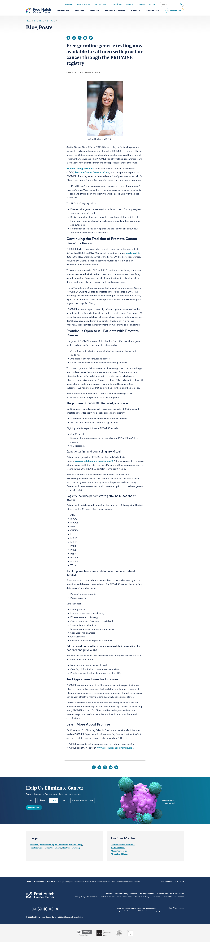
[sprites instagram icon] (51, 909)
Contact (153, 4)
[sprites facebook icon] (28, 909)
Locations (141, 4)
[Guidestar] (130, 933)
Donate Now (34, 807)
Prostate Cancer (37, 848)
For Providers (61, 844)
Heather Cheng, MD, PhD (80, 168)
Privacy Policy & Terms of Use (86, 897)
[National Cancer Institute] (84, 933)
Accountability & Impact (126, 893)
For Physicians (116, 4)
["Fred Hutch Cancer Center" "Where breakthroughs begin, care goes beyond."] (38, 10)
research (34, 844)
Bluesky (91, 38)
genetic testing (46, 844)
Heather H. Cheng (71, 848)
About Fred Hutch (119, 854)
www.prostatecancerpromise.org (93, 461)
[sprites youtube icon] (45, 909)
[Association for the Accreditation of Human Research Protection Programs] (119, 933)
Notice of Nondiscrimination (173, 897)
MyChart (69, 4)
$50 (64, 800)
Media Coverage (119, 851)
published (131, 253)
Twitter (80, 38)
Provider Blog (75, 844)
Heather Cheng (53, 848)
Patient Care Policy (142, 897)
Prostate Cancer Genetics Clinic (92, 172)
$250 (42, 800)
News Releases (118, 847)
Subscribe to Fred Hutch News (170, 893)
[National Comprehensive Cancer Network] (103, 933)
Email (85, 38)
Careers (129, 4)
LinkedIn (74, 38)
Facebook (68, 38)
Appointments (83, 4)
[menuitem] (63, 11)
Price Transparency (124, 897)
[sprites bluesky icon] (57, 909)
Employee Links (147, 893)
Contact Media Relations (123, 844)
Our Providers (100, 4)
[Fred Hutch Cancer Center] (40, 895)
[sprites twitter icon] (34, 909)
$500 (30, 800)
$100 (53, 800)
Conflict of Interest (107, 897)
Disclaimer (156, 897)
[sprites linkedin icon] (40, 909)
